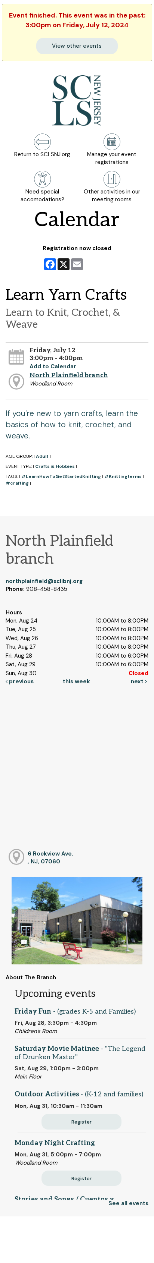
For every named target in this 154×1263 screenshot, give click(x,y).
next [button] (138, 681)
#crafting (17, 483)
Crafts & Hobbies (55, 466)
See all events (128, 1203)
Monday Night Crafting (55, 1143)
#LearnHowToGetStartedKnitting (61, 476)
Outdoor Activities (79, 1094)
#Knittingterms (123, 476)
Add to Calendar (53, 366)
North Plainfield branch (69, 375)
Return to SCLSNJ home (33, 1251)
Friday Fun (75, 1011)
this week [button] (76, 681)
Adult (42, 456)
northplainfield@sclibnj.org (44, 581)
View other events (77, 46)
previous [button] (20, 681)
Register (81, 1121)
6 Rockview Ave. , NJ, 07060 (50, 857)
